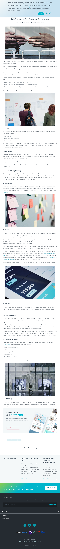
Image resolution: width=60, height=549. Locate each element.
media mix (5, 192)
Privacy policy (27, 545)
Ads (19, 440)
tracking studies (6, 344)
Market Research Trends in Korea (29, 459)
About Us (4, 511)
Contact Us (5, 519)
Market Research (12, 440)
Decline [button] (48, 13)
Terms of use (33, 545)
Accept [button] (41, 13)
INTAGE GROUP (37, 541)
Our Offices (5, 515)
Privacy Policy (30, 7)
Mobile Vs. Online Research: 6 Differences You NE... (49, 460)
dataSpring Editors (24, 22)
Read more (24, 479)
